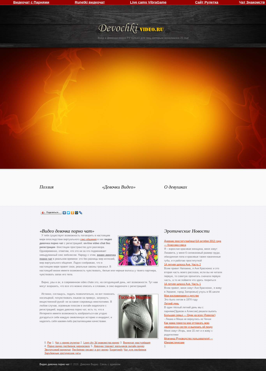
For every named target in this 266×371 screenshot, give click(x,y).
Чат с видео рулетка (67, 342)
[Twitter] (68, 212)
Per (49, 342)
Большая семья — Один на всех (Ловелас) (189, 315)
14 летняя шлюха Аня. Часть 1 (182, 283)
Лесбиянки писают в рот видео (90, 349)
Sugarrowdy (116, 349)
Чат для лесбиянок (135, 349)
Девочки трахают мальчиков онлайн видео (119, 346)
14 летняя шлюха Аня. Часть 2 (182, 264)
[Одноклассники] (72, 212)
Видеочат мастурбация (136, 342)
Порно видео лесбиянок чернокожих (68, 346)
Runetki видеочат (90, 2)
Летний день (171, 303)
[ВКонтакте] (64, 212)
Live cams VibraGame (148, 2)
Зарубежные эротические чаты (62, 353)
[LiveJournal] (81, 212)
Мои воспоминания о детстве (181, 295)
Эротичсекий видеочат (57, 349)
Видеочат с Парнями (31, 2)
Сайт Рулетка (206, 2)
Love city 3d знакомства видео (101, 342)
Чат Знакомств (252, 2)
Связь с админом (110, 364)
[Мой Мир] (77, 212)
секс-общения (88, 239)
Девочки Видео (131, 28)
